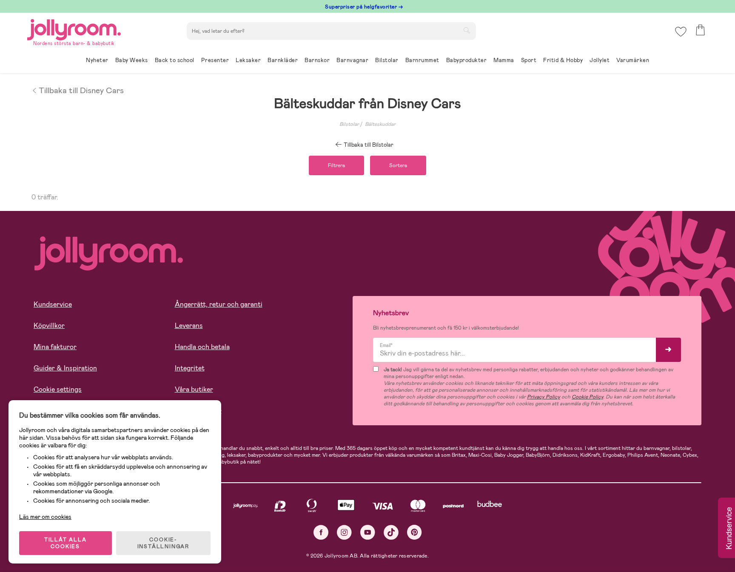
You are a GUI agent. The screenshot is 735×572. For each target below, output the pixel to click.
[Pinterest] (414, 532)
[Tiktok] (391, 532)
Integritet (190, 368)
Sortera (398, 165)
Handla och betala (202, 346)
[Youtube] (367, 532)
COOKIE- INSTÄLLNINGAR (163, 543)
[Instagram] (344, 532)
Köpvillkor (49, 325)
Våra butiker (194, 389)
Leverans (189, 325)
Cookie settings (58, 389)
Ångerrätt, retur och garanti (218, 304)
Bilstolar (349, 124)
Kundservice (53, 304)
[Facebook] (320, 532)
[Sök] (466, 30)
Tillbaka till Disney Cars (81, 89)
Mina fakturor (55, 346)
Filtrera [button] (336, 165)
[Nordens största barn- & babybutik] (74, 28)
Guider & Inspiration (65, 368)
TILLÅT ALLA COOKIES (65, 543)
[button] (680, 31)
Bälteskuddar (380, 124)
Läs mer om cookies (45, 517)
